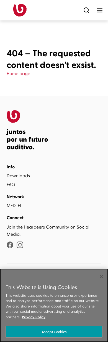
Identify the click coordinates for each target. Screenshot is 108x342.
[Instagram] (20, 246)
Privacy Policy (33, 317)
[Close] (101, 277)
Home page (18, 73)
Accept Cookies (54, 332)
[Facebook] (10, 246)
